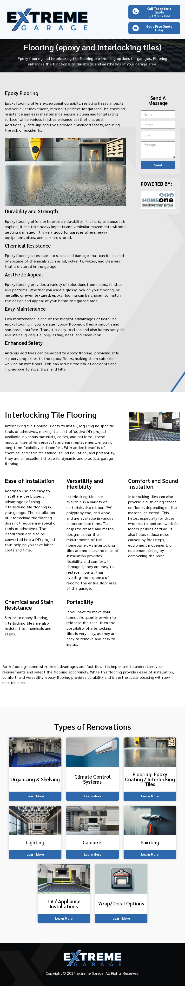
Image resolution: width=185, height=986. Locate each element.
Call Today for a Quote (159, 10)
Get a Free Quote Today (159, 28)
